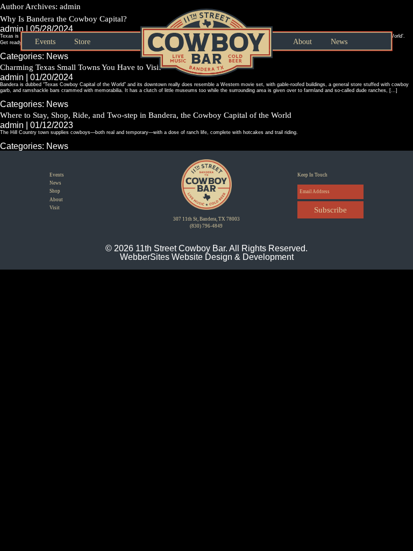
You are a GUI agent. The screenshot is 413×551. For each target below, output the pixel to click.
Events (45, 42)
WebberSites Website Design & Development (207, 257)
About (302, 42)
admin (12, 125)
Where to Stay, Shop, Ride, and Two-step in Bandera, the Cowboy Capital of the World (145, 114)
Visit (54, 207)
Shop (54, 191)
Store (82, 42)
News (339, 42)
